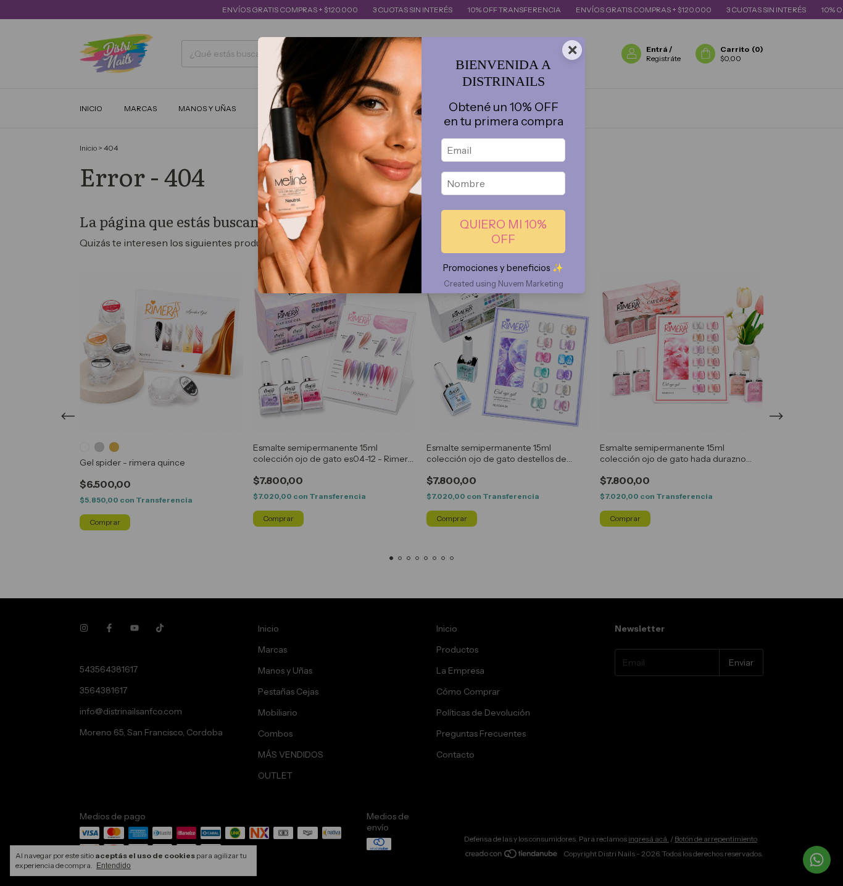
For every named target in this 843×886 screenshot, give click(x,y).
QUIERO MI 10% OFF (503, 231)
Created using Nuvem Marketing (503, 283)
